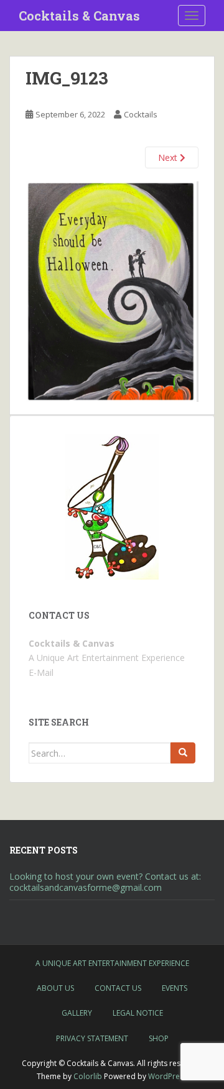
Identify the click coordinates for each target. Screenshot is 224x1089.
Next (169, 157)
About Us (55, 988)
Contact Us (118, 988)
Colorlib (87, 1076)
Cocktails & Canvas (79, 15)
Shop (159, 1038)
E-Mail (41, 672)
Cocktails (140, 114)
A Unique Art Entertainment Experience (112, 963)
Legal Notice (138, 1013)
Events (174, 988)
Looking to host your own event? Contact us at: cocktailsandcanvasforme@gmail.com (105, 881)
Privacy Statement (92, 1038)
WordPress (167, 1076)
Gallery (77, 1013)
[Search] (182, 752)
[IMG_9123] (112, 291)
